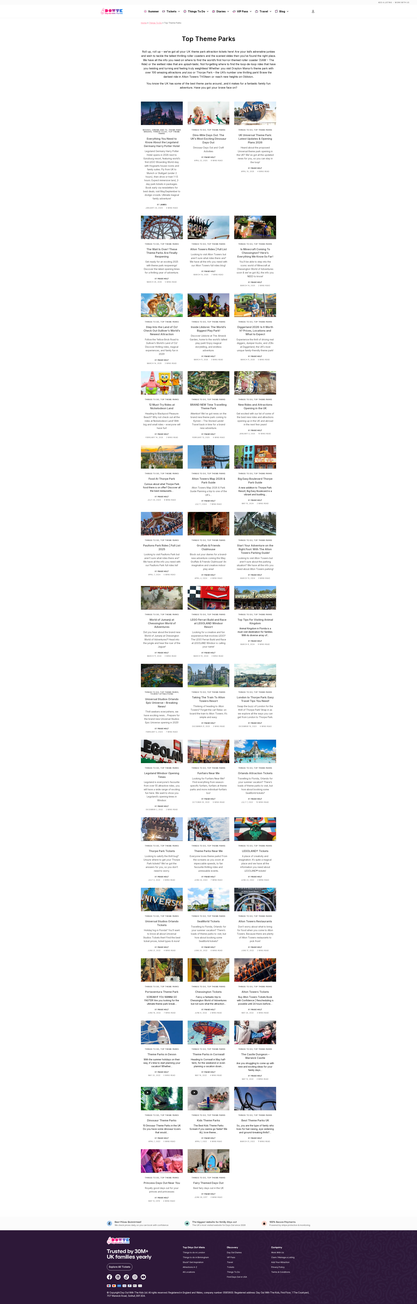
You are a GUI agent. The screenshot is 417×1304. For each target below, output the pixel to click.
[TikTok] (126, 1277)
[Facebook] (109, 1277)
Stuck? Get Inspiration (193, 1262)
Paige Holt (210, 157)
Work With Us (402, 2)
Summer (153, 11)
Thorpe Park (204, 72)
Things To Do (196, 11)
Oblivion (248, 76)
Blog (282, 11)
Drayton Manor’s (242, 68)
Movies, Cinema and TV (155, 130)
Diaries (221, 11)
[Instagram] (134, 1277)
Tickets (171, 11)
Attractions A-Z (190, 1267)
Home (144, 23)
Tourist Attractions (161, 694)
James (163, 205)
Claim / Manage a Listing (283, 1257)
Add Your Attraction (280, 1262)
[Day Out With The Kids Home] (111, 11)
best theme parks (201, 83)
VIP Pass (242, 11)
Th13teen (205, 76)
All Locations (189, 1272)
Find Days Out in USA (237, 1277)
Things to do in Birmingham (196, 1257)
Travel (263, 11)
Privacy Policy (278, 1267)
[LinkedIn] (118, 1277)
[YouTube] (143, 1277)
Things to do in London (194, 1252)
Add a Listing (385, 2)
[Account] (313, 11)
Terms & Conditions (280, 1272)
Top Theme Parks (169, 133)
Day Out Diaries (234, 1252)
